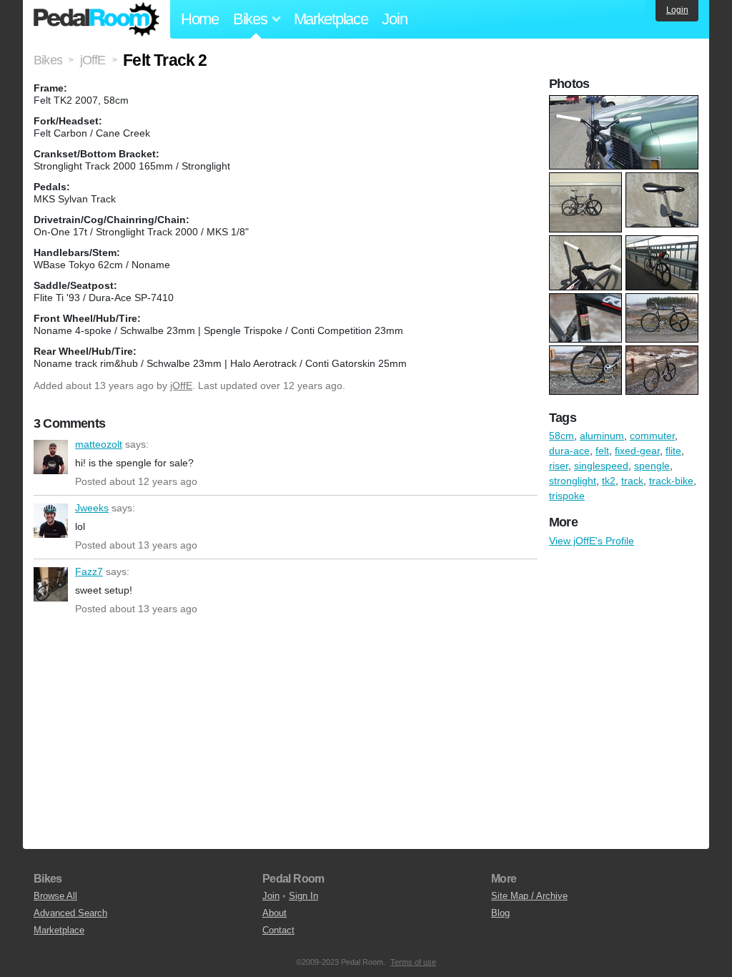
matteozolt (51, 457)
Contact (278, 930)
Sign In (303, 895)
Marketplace (331, 19)
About (274, 913)
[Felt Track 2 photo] (625, 102)
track (632, 480)
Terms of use (413, 962)
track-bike (671, 480)
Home (200, 19)
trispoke (567, 495)
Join (394, 19)
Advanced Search (70, 913)
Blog (500, 913)
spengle (652, 465)
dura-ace (569, 450)
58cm (561, 435)
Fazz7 (51, 584)
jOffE (181, 385)
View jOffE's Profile (591, 540)
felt (602, 450)
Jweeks (51, 521)
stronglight (572, 480)
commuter (652, 435)
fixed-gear (637, 450)
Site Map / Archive (529, 895)
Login (677, 10)
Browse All (55, 895)
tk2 (608, 480)
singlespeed (601, 465)
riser (558, 465)
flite (673, 450)
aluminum (602, 435)
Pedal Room (96, 19)
